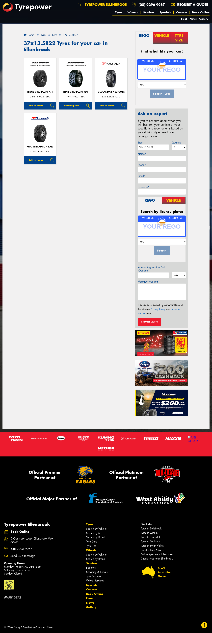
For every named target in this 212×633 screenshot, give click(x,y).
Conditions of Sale (44, 627)
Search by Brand (95, 537)
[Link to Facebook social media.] (204, 625)
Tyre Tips (91, 546)
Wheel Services (95, 580)
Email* (141, 176)
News (193, 18)
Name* (142, 154)
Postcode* (143, 187)
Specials (165, 12)
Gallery (203, 18)
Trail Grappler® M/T (75, 91)
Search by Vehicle (96, 528)
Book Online (201, 12)
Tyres (118, 12)
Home (30, 35)
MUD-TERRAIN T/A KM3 (40, 146)
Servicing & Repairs (97, 572)
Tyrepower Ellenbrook (105, 4)
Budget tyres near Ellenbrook (157, 554)
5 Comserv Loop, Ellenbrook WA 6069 (31, 540)
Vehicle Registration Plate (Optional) (152, 268)
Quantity (176, 142)
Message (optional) (148, 281)
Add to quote (35, 105)
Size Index (146, 524)
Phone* (142, 165)
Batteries (91, 567)
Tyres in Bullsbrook (151, 528)
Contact (181, 12)
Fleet (184, 18)
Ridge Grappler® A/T (40, 91)
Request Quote (149, 321)
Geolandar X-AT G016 (111, 91)
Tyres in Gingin (149, 533)
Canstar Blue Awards (152, 550)
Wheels (133, 12)
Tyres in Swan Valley (152, 545)
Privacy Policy (158, 309)
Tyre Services (93, 576)
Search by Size (94, 533)
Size (140, 142)
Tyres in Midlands (150, 541)
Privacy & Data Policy (24, 627)
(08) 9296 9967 (152, 4)
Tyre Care (91, 541)
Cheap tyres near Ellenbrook (157, 558)
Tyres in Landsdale (151, 537)
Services (148, 12)
